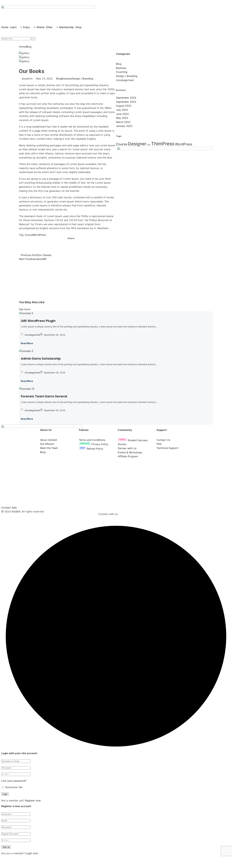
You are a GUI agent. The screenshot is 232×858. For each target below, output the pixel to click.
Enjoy (26, 27)
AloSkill (16, 511)
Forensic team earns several (44, 396)
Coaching (121, 71)
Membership (66, 27)
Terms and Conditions (92, 439)
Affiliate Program (128, 456)
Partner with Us (127, 448)
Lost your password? (13, 780)
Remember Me (13, 787)
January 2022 (124, 126)
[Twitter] (68, 248)
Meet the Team (49, 448)
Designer (137, 143)
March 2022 (123, 122)
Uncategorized (125, 80)
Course (29, 234)
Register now (33, 800)
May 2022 (122, 117)
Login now (31, 853)
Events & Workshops (130, 452)
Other (49, 27)
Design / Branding (82, 78)
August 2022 (123, 105)
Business (67, 78)
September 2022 (126, 101)
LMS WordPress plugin (38, 321)
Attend (40, 27)
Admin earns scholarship (41, 358)
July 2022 (122, 109)
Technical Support (167, 448)
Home (4, 27)
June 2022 (122, 114)
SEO (148, 145)
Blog (28, 46)
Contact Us (163, 439)
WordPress (39, 234)
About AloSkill (48, 439)
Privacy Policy (99, 444)
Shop (78, 27)
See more (24, 309)
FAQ (159, 443)
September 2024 (126, 97)
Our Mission (47, 443)
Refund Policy (95, 448)
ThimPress (162, 143)
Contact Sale (9, 507)
